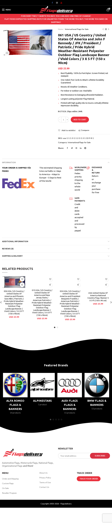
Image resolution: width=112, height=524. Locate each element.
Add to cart (79, 119)
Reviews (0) (8, 249)
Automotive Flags (11, 463)
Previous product (103, 29)
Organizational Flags (12, 466)
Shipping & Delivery (12, 256)
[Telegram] (84, 148)
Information (9, 162)
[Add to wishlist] (22, 279)
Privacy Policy (45, 477)
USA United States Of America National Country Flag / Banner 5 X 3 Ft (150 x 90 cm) (98, 297)
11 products (69, 412)
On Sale (5, 488)
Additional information (15, 241)
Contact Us (44, 487)
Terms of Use (45, 482)
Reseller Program (9, 493)
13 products (96, 408)
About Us (43, 473)
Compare (85, 130)
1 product (42, 404)
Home (60, 29)
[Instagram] (56, 3)
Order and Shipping (10, 479)
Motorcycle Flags (29, 463)
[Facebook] (51, 3)
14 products (15, 412)
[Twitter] (71, 148)
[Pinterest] (75, 148)
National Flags (46, 463)
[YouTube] (60, 3)
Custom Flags (8, 483)
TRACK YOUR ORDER (88, 479)
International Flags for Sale (77, 29)
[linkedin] (80, 148)
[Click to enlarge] (7, 53)
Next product (108, 29)
